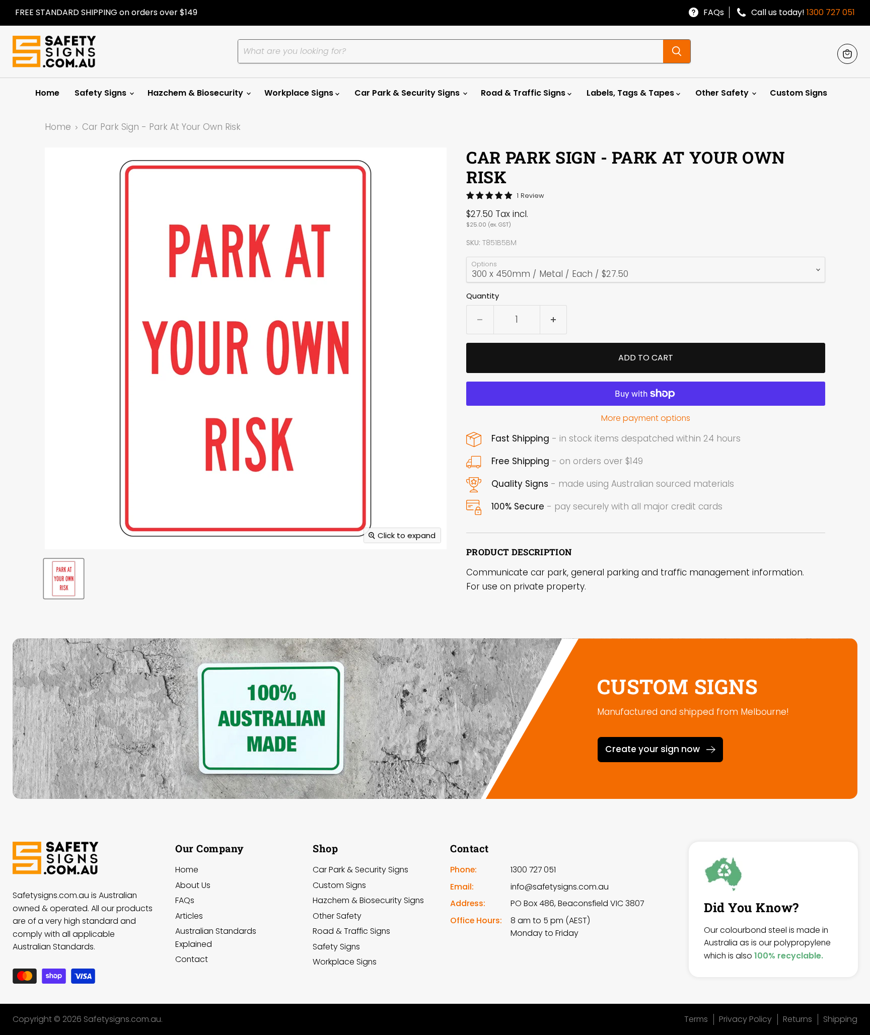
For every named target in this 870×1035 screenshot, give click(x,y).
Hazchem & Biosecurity (196, 93)
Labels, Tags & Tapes (631, 93)
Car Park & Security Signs (408, 93)
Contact (191, 959)
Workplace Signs (299, 93)
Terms (696, 1019)
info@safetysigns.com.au (560, 887)
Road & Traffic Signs (524, 93)
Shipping (840, 1019)
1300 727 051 (831, 12)
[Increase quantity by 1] (553, 319)
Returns (797, 1019)
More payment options (645, 418)
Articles (189, 916)
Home (47, 93)
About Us (192, 885)
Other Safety (723, 93)
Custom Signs (798, 93)
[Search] (676, 51)
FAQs (713, 12)
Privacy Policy (745, 1019)
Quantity (482, 295)
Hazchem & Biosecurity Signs (368, 900)
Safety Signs (101, 93)
